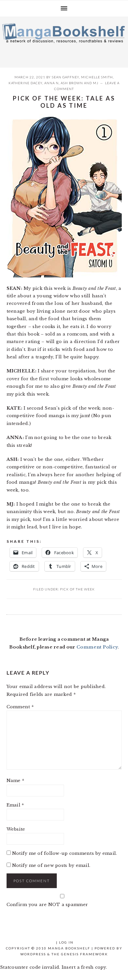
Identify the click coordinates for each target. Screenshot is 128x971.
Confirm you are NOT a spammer (47, 904)
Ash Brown (72, 83)
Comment (20, 707)
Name (16, 780)
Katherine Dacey (25, 83)
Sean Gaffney (65, 77)
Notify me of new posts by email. (51, 865)
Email (15, 805)
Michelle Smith (97, 77)
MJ (95, 83)
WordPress (33, 954)
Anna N (51, 83)
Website (16, 829)
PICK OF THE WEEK (77, 589)
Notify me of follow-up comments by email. (64, 853)
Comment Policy (97, 647)
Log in (66, 942)
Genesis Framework (84, 954)
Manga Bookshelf (64, 40)
